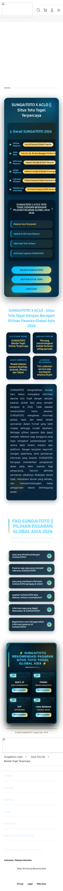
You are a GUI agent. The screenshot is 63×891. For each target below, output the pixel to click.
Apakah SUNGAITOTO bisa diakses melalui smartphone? (31, 596)
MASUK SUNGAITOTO (31, 270)
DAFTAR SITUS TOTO (31, 279)
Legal (30, 884)
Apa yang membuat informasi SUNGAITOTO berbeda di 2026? (31, 582)
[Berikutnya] (59, 61)
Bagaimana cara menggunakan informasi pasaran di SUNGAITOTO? (31, 624)
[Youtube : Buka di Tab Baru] (42, 876)
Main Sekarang (20, 690)
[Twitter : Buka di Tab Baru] (28, 876)
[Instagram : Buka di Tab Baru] (35, 876)
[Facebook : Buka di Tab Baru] (21, 876)
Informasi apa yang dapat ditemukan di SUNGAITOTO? (31, 609)
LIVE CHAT (31, 289)
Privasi (20, 884)
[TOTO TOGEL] (9, 9)
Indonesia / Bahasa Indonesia (17, 860)
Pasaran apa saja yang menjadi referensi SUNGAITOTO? (31, 569)
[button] (45, 10)
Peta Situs (41, 884)
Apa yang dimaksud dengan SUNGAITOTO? (31, 556)
